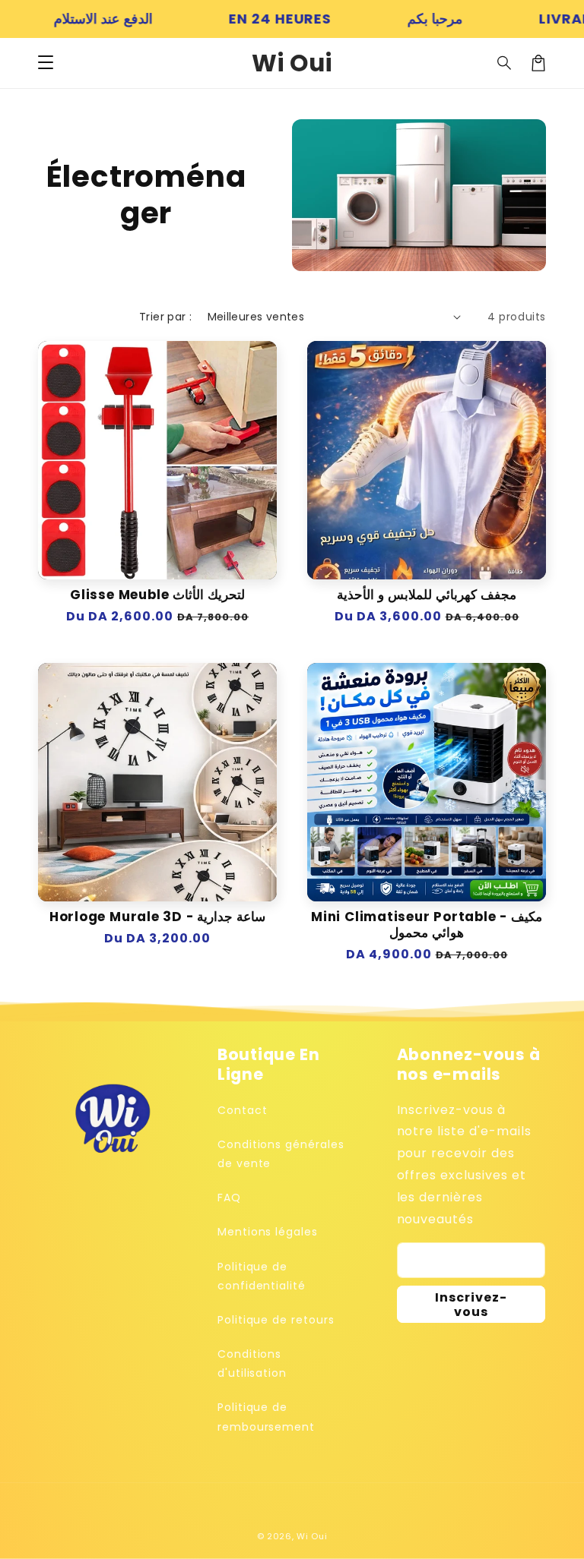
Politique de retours (276, 1319)
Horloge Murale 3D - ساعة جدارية (157, 917)
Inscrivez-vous (471, 1305)
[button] (45, 63)
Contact (242, 1110)
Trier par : (165, 316)
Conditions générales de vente (280, 1154)
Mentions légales (267, 1231)
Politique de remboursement (266, 1417)
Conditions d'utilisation (252, 1363)
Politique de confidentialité (261, 1276)
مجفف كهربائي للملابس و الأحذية (426, 595)
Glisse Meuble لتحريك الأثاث (157, 595)
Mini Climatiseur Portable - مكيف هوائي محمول (426, 925)
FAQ (229, 1197)
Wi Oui (312, 1536)
